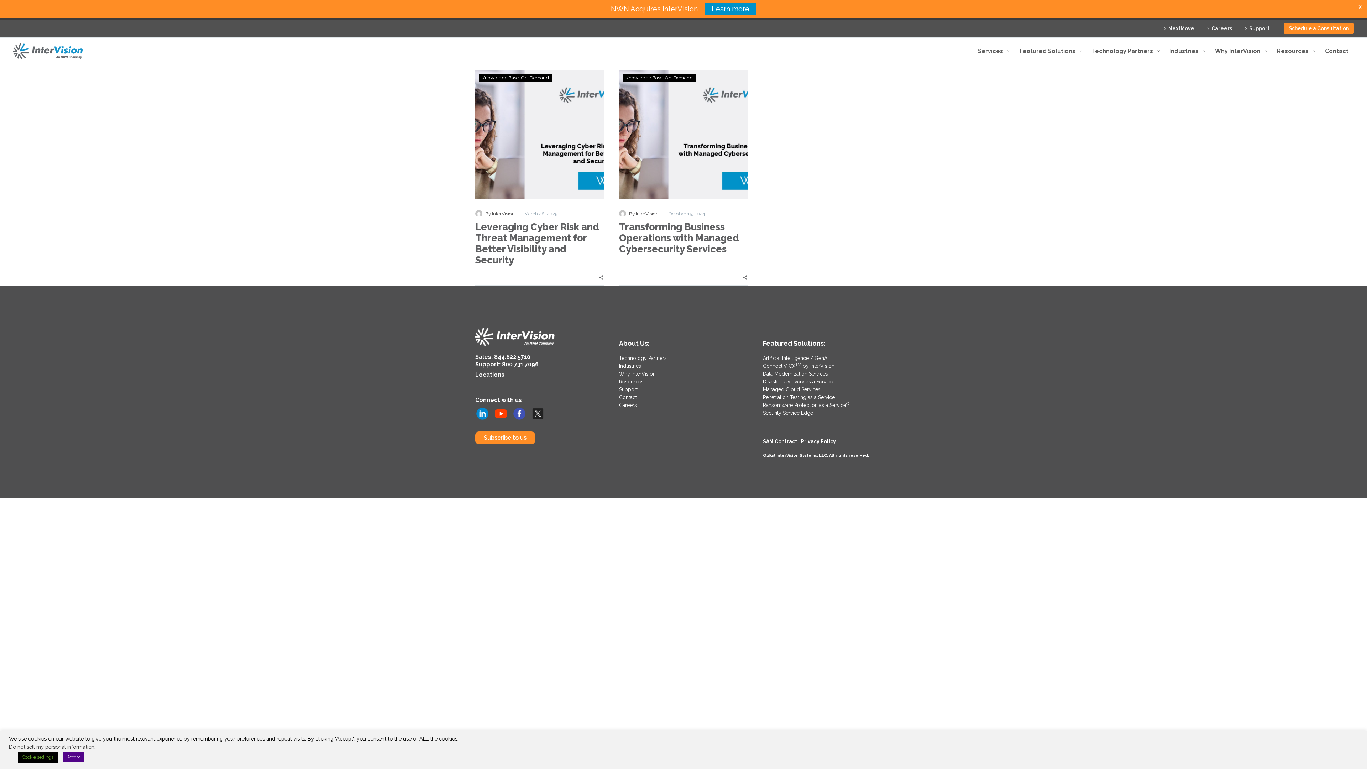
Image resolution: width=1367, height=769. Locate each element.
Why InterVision (637, 374)
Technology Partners (643, 358)
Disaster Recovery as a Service (798, 381)
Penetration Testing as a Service (799, 397)
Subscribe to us (505, 437)
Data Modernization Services (795, 374)
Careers (1221, 28)
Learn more (730, 9)
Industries (630, 366)
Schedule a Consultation (1319, 28)
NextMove (1181, 28)
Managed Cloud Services (792, 389)
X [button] (1360, 7)
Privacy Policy (818, 441)
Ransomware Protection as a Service (806, 405)
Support (1259, 28)
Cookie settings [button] (37, 757)
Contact (628, 397)
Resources (631, 381)
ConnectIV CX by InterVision (798, 366)
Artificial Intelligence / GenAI (795, 358)
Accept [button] (73, 757)
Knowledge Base (500, 77)
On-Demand (535, 77)
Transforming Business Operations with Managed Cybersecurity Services (679, 238)
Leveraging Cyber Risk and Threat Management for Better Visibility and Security (537, 243)
